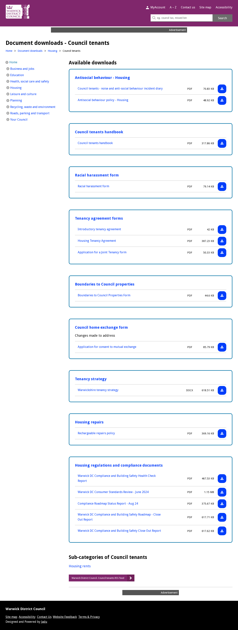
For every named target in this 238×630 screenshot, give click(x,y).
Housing (52, 50)
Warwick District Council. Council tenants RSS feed (98, 578)
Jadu (44, 621)
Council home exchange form (101, 327)
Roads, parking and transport (34, 113)
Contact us (188, 7)
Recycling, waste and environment (34, 107)
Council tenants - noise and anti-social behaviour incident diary (120, 88)
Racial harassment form (97, 175)
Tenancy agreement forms (99, 218)
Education (24, 75)
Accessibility (224, 7)
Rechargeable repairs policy (96, 433)
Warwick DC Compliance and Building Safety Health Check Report (117, 478)
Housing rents (80, 566)
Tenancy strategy (91, 379)
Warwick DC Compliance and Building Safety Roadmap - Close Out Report (119, 517)
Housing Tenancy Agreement (97, 241)
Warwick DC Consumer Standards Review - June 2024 (113, 492)
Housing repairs (89, 422)
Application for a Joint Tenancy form (102, 252)
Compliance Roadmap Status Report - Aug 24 (108, 503)
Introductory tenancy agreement (99, 229)
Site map (205, 7)
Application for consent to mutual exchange (107, 347)
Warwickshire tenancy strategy (98, 390)
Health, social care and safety (34, 81)
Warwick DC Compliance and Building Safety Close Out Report (119, 530)
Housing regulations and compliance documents (119, 465)
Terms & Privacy (89, 617)
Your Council (25, 119)
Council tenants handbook (99, 132)
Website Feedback (65, 617)
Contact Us (44, 617)
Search (222, 18)
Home (9, 50)
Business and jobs (29, 69)
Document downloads (30, 50)
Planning (23, 100)
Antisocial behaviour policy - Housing (103, 100)
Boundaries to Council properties (104, 284)
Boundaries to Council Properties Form (104, 295)
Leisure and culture (30, 94)
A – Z (173, 7)
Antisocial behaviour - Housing (102, 77)
